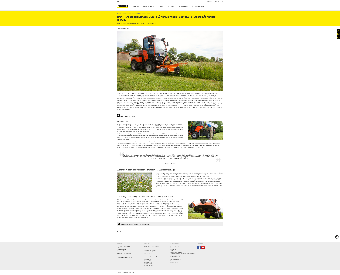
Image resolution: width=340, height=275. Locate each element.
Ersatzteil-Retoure (175, 256)
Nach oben (337, 237)
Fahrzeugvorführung (338, 37)
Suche (222, 1)
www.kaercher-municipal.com (124, 259)
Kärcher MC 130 (148, 262)
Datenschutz (173, 249)
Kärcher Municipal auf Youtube (203, 247)
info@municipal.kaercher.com (124, 257)
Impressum (173, 248)
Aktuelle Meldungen (175, 259)
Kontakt (217, 1)
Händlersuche (338, 30)
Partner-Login (210, 1)
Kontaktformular (174, 246)
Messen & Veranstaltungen (177, 260)
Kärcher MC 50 (147, 259)
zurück (120, 231)
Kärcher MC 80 (147, 260)
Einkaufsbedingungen (176, 252)
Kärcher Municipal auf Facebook (199, 247)
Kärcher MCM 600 (148, 265)
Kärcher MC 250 (148, 263)
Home (118, 13)
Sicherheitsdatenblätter (176, 255)
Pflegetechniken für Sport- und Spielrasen (135, 224)
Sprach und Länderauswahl (118, 1)
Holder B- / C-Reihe (149, 252)
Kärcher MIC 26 (147, 249)
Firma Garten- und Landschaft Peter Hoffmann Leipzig (136, 13)
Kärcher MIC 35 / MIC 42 (150, 250)
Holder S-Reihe (147, 253)
